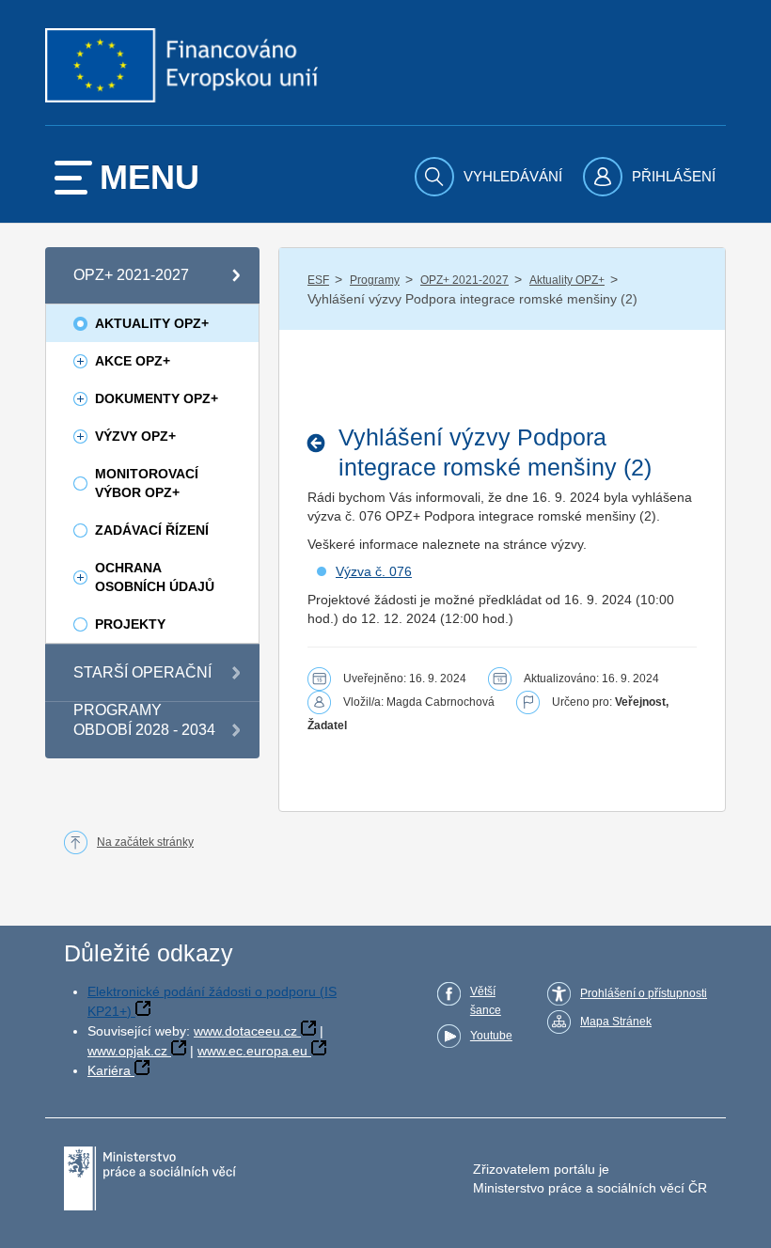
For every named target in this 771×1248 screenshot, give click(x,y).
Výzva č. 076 (374, 571)
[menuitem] (491, 176)
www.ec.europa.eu (252, 1050)
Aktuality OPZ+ (567, 280)
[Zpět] (321, 442)
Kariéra (109, 1070)
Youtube (491, 1035)
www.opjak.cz (127, 1050)
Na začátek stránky (145, 842)
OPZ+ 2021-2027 (464, 280)
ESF (318, 280)
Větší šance (485, 1001)
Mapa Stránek (616, 1021)
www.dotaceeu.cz (245, 1030)
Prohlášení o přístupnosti (643, 993)
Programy (375, 280)
